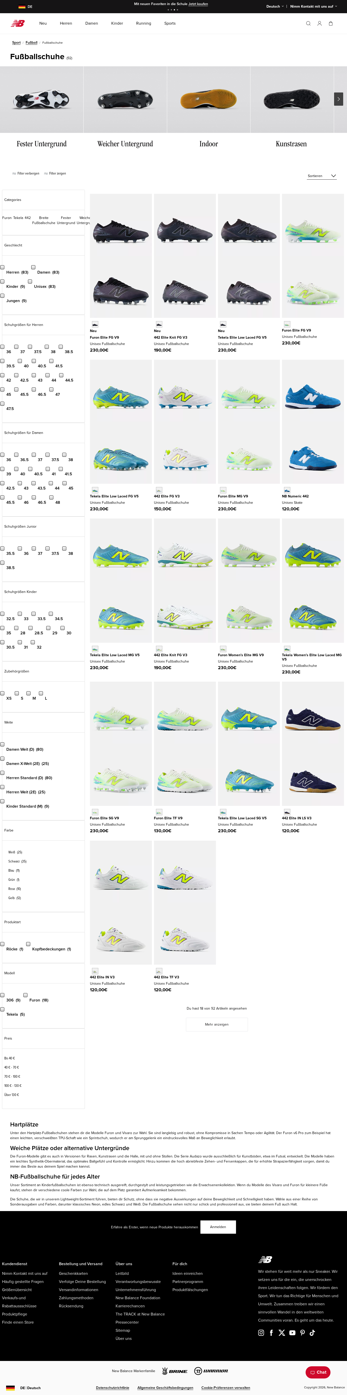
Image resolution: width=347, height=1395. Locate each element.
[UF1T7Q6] (159, 812)
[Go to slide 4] (178, 10)
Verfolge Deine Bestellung (82, 1281)
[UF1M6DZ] (223, 490)
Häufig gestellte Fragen (23, 1281)
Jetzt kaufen (198, 4)
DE (30, 1388)
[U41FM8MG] (159, 649)
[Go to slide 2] (172, 10)
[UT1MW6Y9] (287, 649)
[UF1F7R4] (287, 324)
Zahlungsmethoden (76, 1297)
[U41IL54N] (287, 812)
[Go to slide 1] (168, 10)
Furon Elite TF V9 (168, 818)
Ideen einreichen (187, 1273)
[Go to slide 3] (175, 10)
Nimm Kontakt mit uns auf (25, 1273)
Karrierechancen (130, 1306)
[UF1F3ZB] (95, 324)
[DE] (19, 6)
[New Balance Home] (19, 23)
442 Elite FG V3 (167, 496)
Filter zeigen (57, 173)
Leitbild (122, 1273)
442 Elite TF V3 (166, 977)
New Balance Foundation (138, 1297)
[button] (320, 23)
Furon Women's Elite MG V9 (241, 655)
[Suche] (308, 23)
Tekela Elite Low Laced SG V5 (242, 818)
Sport (16, 42)
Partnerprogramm (187, 1281)
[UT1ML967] (95, 649)
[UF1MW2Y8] (223, 649)
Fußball (31, 42)
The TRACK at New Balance (140, 1314)
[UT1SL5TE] (223, 812)
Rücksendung (71, 1306)
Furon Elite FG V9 (104, 337)
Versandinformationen (78, 1289)
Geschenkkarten (73, 1273)
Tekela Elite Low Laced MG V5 (115, 655)
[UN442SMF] (287, 490)
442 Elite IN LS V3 (296, 818)
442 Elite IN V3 (102, 977)
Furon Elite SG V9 (104, 818)
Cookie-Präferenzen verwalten (225, 1388)
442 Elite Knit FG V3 (170, 337)
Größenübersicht (17, 1289)
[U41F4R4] (159, 490)
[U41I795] (95, 971)
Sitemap (123, 1330)
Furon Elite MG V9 (233, 496)
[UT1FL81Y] (223, 324)
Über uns (124, 1338)
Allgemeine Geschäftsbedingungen (165, 1388)
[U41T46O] (159, 971)
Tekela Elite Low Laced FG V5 (242, 337)
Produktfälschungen (190, 1289)
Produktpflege (14, 1314)
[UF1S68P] (95, 812)
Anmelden (218, 1227)
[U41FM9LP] (159, 324)
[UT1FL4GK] (95, 490)
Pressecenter (127, 1322)
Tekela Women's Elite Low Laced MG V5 (312, 657)
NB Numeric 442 (295, 496)
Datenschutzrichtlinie (112, 1388)
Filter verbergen (28, 173)
